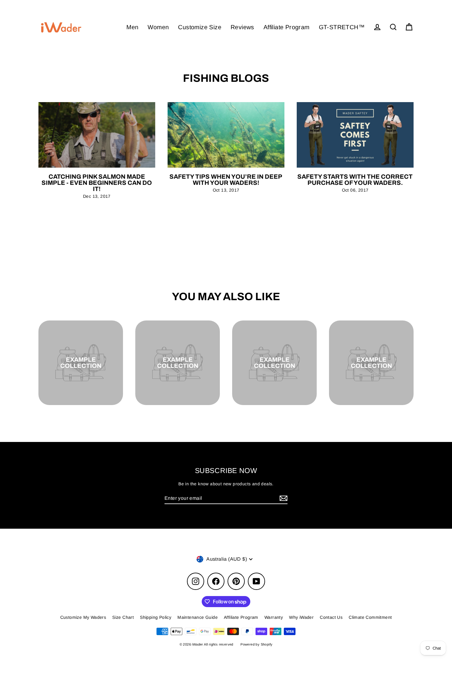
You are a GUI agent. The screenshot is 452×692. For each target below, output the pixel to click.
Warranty (273, 617)
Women (158, 27)
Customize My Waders (83, 617)
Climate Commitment (370, 617)
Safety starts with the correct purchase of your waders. (355, 179)
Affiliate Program (287, 27)
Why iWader (301, 617)
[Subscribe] (282, 498)
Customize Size (199, 27)
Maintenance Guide (197, 617)
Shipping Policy (155, 617)
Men (132, 27)
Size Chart (123, 617)
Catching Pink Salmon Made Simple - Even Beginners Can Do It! (97, 182)
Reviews (242, 27)
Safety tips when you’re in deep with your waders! (225, 179)
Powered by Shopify (256, 644)
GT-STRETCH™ (342, 27)
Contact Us (331, 617)
